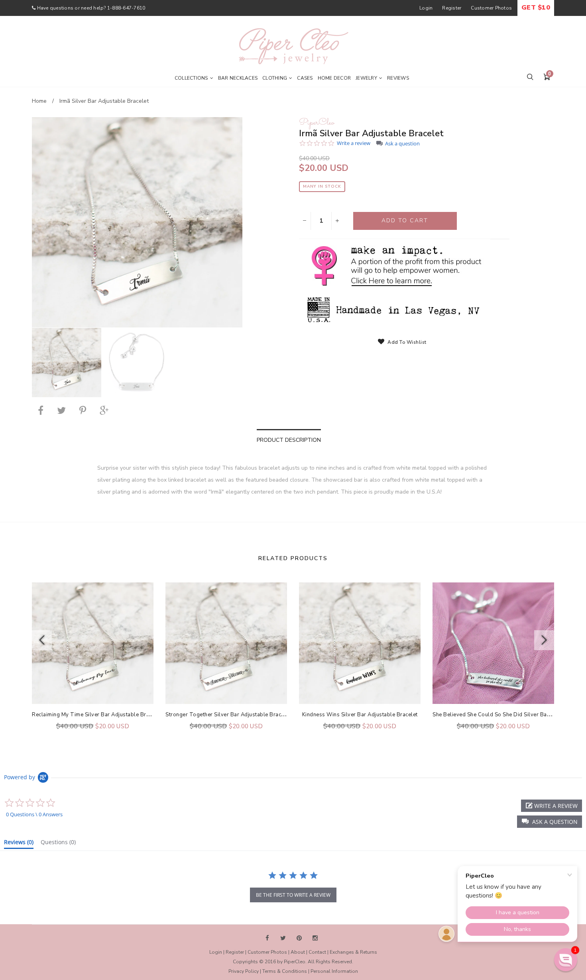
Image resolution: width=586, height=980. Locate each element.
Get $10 (535, 7)
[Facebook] (40, 410)
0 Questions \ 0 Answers (34, 814)
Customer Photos (491, 8)
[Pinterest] (82, 410)
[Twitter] (61, 410)
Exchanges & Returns (353, 952)
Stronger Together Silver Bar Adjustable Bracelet (228, 714)
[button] (549, 821)
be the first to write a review (293, 895)
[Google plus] (104, 410)
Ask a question (402, 143)
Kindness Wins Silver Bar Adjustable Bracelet (360, 714)
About (298, 952)
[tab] (18, 844)
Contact (317, 952)
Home (39, 101)
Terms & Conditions (284, 971)
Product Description (289, 440)
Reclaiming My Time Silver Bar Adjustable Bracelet (96, 714)
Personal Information (334, 971)
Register (451, 8)
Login (426, 8)
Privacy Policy (243, 971)
